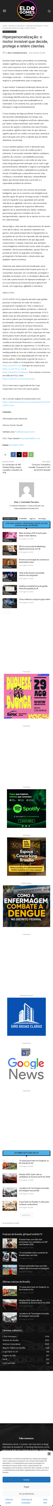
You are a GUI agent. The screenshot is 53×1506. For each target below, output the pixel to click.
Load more (26, 1215)
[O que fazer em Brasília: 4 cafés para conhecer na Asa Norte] (10, 1206)
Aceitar (26, 1479)
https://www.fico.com (12, 365)
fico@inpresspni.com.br (25, 431)
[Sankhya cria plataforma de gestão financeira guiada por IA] (10, 590)
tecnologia (42, 519)
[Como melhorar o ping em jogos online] (10, 603)
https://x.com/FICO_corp (13, 369)
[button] (49, 1453)
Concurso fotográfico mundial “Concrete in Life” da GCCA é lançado (39, 467)
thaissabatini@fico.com (30, 438)
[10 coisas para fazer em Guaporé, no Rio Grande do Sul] (10, 1164)
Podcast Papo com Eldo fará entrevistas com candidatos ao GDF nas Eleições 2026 (33, 1241)
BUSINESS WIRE (16, 445)
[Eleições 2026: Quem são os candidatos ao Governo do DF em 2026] (10, 1178)
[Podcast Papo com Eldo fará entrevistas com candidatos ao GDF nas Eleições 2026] (10, 1243)
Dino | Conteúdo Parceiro (17, 53)
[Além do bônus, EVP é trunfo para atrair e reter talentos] (10, 537)
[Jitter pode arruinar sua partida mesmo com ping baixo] (10, 577)
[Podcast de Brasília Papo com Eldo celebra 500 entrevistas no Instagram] (10, 1270)
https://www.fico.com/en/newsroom (19, 378)
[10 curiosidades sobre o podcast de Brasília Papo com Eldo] (10, 1256)
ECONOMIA (23, 519)
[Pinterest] (25, 454)
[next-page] (8, 612)
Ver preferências (26, 1493)
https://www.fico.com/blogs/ (15, 372)
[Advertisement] (26, 644)
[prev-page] (4, 612)
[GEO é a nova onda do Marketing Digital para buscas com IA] (10, 550)
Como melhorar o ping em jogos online (34, 599)
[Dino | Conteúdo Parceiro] (4, 53)
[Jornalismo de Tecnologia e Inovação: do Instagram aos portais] (10, 1192)
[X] (19, 454)
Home (5, 26)
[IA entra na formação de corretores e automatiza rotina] (10, 563)
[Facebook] (13, 454)
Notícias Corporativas (17, 26)
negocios (32, 519)
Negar (26, 1486)
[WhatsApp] (31, 454)
